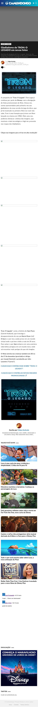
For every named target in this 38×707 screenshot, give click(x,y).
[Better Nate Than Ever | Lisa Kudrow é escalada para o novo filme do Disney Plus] (19, 571)
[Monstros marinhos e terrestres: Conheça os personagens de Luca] (19, 477)
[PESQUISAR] (36, 3)
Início (10, 704)
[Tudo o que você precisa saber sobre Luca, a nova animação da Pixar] (19, 548)
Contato (16, 704)
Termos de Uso (24, 704)
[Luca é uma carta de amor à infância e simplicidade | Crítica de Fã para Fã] (19, 453)
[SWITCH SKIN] (33, 3)
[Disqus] (19, 614)
